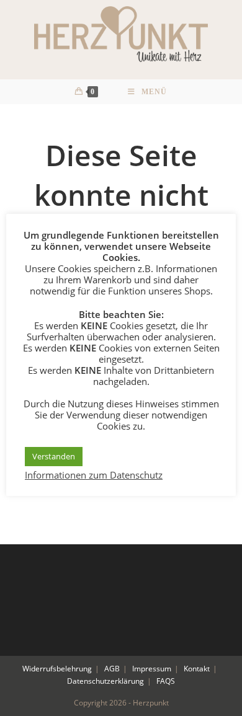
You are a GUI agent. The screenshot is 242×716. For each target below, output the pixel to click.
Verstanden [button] (53, 456)
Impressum (151, 668)
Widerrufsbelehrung (57, 668)
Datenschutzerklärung (105, 681)
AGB (112, 668)
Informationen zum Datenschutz (94, 474)
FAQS (165, 681)
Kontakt (197, 668)
